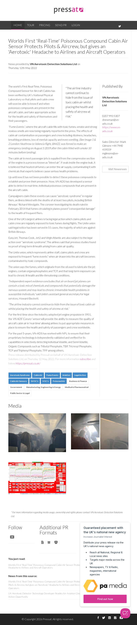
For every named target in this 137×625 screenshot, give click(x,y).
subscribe (85, 358)
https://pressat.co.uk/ (28, 363)
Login (76, 25)
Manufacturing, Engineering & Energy (43, 387)
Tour (30, 25)
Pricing (44, 25)
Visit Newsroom (117, 169)
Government (16, 387)
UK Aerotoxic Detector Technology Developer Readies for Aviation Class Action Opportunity (44, 595)
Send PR (60, 25)
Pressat (47, 619)
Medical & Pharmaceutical (76, 387)
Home (18, 25)
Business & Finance (78, 381)
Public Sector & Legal (20, 393)
